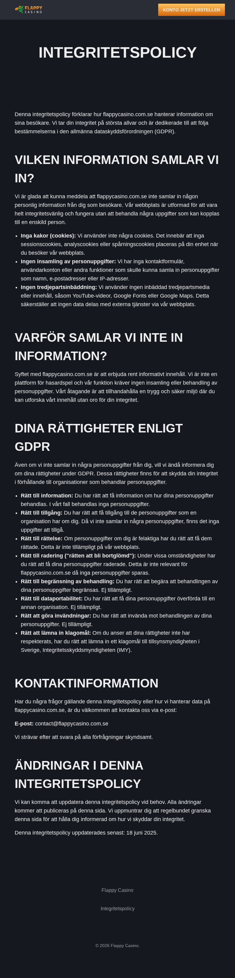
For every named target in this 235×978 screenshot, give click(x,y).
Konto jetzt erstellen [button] (191, 9)
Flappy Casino (117, 890)
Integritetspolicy (118, 908)
